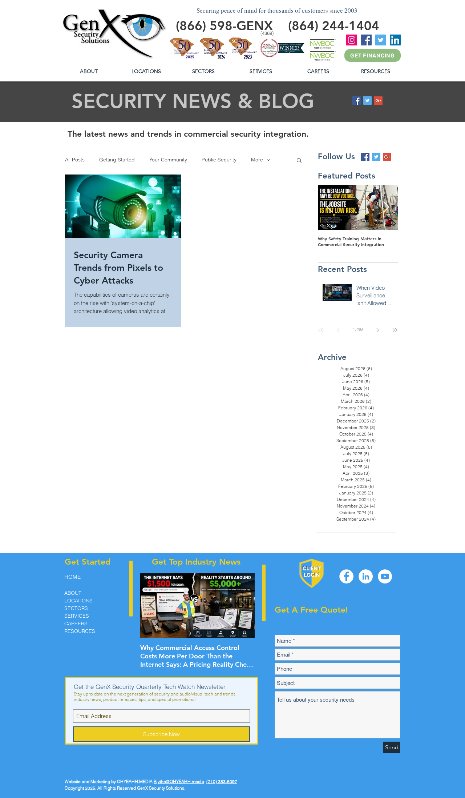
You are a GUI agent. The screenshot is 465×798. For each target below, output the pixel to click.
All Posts (75, 159)
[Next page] (377, 330)
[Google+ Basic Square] (378, 100)
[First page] (320, 330)
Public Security (219, 159)
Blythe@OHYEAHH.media (179, 781)
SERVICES (76, 616)
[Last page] (394, 330)
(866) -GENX (224, 25)
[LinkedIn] (395, 40)
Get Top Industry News (196, 562)
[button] (375, 71)
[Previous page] (338, 330)
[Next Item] (386, 207)
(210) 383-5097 (221, 781)
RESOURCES (79, 631)
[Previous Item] (329, 207)
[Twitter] (380, 40)
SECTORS (76, 608)
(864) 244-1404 (333, 25)
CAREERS (76, 623)
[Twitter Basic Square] (367, 100)
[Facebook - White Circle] (346, 576)
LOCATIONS (78, 600)
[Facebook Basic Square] (356, 100)
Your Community (168, 159)
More (257, 159)
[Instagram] (351, 40)
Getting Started (117, 159)
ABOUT (72, 593)
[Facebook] (366, 40)
